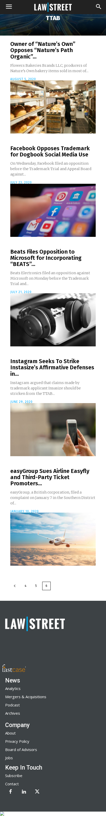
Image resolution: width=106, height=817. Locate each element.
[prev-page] (14, 586)
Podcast (12, 704)
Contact (12, 783)
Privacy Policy (17, 741)
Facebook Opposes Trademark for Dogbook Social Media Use (50, 151)
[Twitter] (37, 792)
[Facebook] (10, 792)
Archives (12, 713)
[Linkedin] (24, 792)
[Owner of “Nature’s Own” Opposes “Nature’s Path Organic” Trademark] (53, 107)
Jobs (9, 757)
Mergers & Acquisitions (25, 696)
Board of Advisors (21, 749)
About (10, 733)
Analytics (13, 688)
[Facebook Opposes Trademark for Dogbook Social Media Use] (53, 210)
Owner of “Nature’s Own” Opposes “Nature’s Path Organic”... (42, 50)
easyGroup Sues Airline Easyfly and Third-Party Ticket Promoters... (49, 477)
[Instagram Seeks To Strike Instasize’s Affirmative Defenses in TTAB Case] (53, 429)
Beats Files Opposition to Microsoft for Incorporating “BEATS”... (46, 258)
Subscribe (13, 775)
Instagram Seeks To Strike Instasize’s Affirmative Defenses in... (52, 367)
